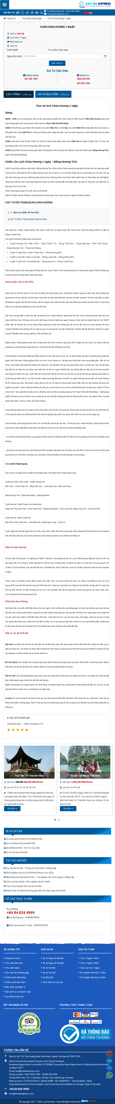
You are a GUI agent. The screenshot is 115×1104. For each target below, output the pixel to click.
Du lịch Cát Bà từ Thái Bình (85, 775)
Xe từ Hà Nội (49, 968)
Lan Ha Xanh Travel (52, 1102)
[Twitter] (27, 12)
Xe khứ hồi (48, 977)
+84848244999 (32, 917)
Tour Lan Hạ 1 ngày (89, 968)
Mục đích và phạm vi (15, 987)
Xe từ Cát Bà (49, 972)
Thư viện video (12, 968)
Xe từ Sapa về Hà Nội (53, 963)
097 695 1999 (31, 79)
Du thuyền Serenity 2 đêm (93, 977)
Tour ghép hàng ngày (57, 49)
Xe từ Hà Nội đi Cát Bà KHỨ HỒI (20, 843)
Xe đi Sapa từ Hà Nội (53, 958)
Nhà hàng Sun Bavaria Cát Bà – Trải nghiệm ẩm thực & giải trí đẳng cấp (40, 877)
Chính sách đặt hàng (15, 977)
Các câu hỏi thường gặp (17, 972)
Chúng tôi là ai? (13, 958)
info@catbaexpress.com (58, 14)
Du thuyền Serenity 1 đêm (93, 972)
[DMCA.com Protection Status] (88, 1102)
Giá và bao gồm (48, 94)
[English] (90, 13)
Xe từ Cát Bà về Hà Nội (16, 852)
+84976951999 (40, 925)
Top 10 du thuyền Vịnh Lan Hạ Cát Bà (23, 886)
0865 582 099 (83, 79)
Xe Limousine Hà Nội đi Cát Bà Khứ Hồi (24, 839)
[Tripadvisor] (17, 12)
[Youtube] (37, 12)
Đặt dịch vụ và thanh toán (18, 991)
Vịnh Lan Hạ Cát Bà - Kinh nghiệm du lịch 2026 (28, 881)
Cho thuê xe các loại (53, 982)
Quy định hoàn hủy (14, 996)
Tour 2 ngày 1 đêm (89, 958)
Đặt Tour (56, 63)
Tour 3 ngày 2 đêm (89, 963)
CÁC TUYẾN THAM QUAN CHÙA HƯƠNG (28, 219)
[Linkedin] (41, 12)
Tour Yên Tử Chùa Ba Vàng (29, 775)
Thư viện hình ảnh (14, 963)
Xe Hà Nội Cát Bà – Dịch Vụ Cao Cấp (23, 848)
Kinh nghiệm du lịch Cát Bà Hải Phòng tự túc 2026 (29, 873)
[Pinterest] (32, 12)
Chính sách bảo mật (15, 982)
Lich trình (13, 94)
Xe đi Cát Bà (14, 831)
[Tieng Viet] (86, 13)
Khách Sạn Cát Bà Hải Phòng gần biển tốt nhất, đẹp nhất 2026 (35, 890)
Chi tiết (11, 808)
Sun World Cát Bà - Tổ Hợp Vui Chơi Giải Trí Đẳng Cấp (31, 868)
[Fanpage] (22, 12)
